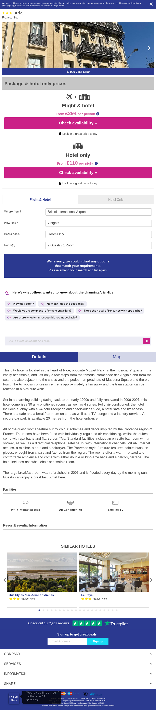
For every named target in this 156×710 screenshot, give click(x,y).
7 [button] (64, 611)
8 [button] (68, 611)
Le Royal (87, 595)
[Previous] (5, 580)
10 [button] (76, 611)
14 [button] (92, 611)
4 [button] (52, 611)
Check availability (77, 123)
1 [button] (39, 611)
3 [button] (48, 611)
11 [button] (80, 611)
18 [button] (108, 611)
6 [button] (60, 611)
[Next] (151, 580)
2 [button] (43, 611)
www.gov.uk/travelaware (106, 706)
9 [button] (72, 611)
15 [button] (96, 611)
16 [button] (100, 611)
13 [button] (88, 611)
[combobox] (99, 212)
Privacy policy (73, 698)
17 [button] (104, 611)
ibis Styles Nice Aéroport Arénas (31, 595)
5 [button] (56, 611)
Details (39, 356)
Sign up (97, 641)
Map (117, 356)
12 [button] (84, 611)
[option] (42, 580)
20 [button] (117, 611)
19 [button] (112, 611)
